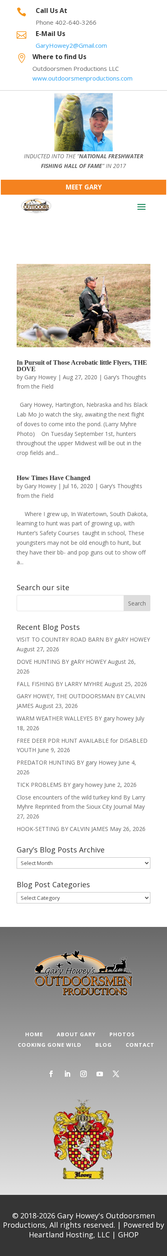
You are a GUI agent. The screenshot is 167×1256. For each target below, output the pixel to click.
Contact (140, 1044)
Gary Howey (40, 377)
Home (34, 1034)
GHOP (128, 1234)
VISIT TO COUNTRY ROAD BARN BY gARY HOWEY (83, 639)
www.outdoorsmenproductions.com (82, 78)
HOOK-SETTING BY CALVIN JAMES (62, 829)
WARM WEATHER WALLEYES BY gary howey (75, 718)
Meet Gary (84, 187)
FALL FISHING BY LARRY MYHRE (60, 684)
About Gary (76, 1034)
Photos (122, 1034)
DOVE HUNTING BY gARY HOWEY (61, 661)
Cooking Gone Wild (49, 1044)
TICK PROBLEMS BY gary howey (60, 784)
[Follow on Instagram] (83, 1073)
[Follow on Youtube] (99, 1073)
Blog (103, 1044)
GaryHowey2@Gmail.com (71, 45)
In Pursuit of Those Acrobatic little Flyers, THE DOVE (82, 365)
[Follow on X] (115, 1073)
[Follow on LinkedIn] (67, 1073)
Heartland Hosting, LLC (69, 1234)
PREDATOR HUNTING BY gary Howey (67, 762)
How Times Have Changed (53, 477)
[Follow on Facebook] (51, 1073)
